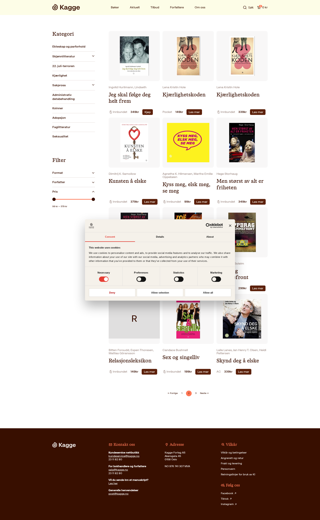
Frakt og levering (231, 463)
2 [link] (189, 393)
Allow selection (160, 292)
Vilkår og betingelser (234, 452)
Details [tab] (160, 236)
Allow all (208, 292)
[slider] (54, 199)
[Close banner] (230, 225)
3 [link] (195, 393)
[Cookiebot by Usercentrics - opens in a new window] (208, 225)
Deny (112, 292)
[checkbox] (73, 46)
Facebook (227, 493)
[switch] (141, 279)
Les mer (194, 112)
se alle (237, 17)
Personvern (228, 468)
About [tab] (210, 236)
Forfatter (58, 182)
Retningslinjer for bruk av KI (238, 474)
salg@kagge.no (118, 469)
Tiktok (225, 498)
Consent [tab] (110, 236)
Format (57, 173)
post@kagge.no (118, 493)
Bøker (115, 7)
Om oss (200, 7)
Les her (113, 483)
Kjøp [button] (147, 112)
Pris (55, 191)
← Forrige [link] (173, 393)
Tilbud (154, 7)
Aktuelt (135, 7)
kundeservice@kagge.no (124, 456)
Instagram (227, 504)
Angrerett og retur (232, 458)
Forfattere (177, 7)
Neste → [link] (204, 393)
